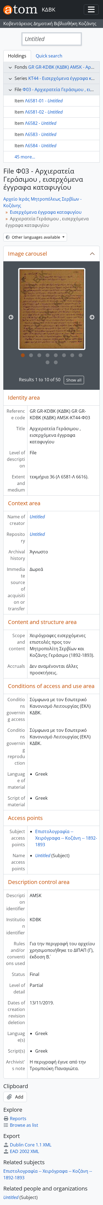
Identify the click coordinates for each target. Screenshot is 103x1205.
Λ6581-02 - (44, 112)
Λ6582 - (40, 123)
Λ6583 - (40, 134)
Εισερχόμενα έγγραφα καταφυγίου (46, 212)
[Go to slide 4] (47, 355)
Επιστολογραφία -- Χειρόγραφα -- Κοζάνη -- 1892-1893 (66, 838)
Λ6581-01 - (44, 101)
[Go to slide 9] (47, 362)
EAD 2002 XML (24, 1151)
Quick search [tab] (49, 56)
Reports (18, 1119)
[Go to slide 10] (56, 362)
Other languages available (36, 237)
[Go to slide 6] (64, 355)
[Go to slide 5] (56, 355)
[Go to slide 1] (23, 355)
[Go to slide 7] (72, 355)
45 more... (25, 157)
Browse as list (24, 1125)
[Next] (92, 317)
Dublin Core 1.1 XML (30, 1145)
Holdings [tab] (17, 56)
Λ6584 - (40, 146)
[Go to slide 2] (31, 355)
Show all (74, 380)
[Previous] (11, 317)
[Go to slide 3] (39, 355)
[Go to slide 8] (80, 355)
